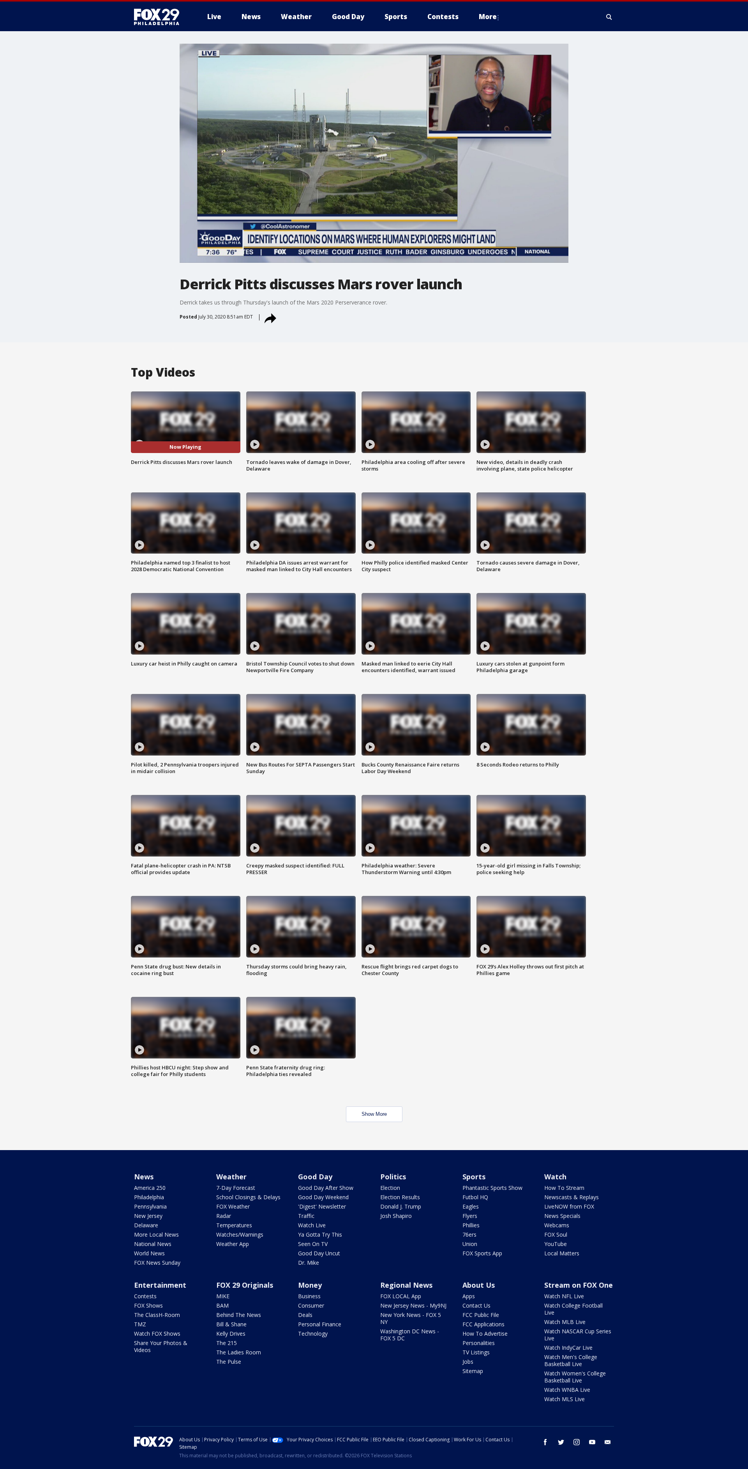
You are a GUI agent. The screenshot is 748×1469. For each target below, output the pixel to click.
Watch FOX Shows (157, 1333)
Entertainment (160, 1285)
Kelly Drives (230, 1333)
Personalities (478, 1343)
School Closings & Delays (248, 1197)
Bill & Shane (231, 1324)
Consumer (311, 1305)
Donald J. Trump (400, 1206)
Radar (223, 1215)
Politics (393, 1176)
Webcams (556, 1225)
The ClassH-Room (157, 1315)
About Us (478, 1285)
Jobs (467, 1361)
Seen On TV (313, 1244)
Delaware (146, 1225)
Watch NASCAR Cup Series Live (577, 1334)
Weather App (232, 1244)
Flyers (469, 1215)
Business (309, 1296)
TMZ (140, 1324)
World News (149, 1253)
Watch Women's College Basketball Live (575, 1377)
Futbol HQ (475, 1197)
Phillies (471, 1225)
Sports (473, 1176)
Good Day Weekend (323, 1197)
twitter (561, 1442)
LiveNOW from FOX (569, 1206)
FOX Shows (148, 1305)
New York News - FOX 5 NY (410, 1318)
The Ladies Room (238, 1352)
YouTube (555, 1244)
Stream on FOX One (578, 1285)
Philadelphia (149, 1197)
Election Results (400, 1197)
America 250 (150, 1187)
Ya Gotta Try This (320, 1234)
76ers (469, 1234)
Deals (305, 1315)
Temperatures (234, 1225)
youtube (592, 1442)
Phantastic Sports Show (492, 1187)
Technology (313, 1333)
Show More (374, 1114)
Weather (231, 1176)
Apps (468, 1296)
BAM (222, 1305)
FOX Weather (233, 1206)
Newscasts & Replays (571, 1197)
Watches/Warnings (239, 1234)
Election (390, 1187)
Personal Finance (319, 1324)
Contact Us (476, 1305)
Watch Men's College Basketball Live (570, 1360)
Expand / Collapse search (609, 17)
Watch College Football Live (573, 1309)
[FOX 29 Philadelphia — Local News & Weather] (159, 16)
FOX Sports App (482, 1253)
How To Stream (564, 1187)
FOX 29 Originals (244, 1285)
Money (310, 1285)
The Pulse (228, 1361)
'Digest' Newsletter (322, 1206)
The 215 (226, 1343)
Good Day (315, 1176)
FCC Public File (480, 1315)
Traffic (306, 1215)
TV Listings (476, 1352)
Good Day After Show (325, 1187)
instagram (576, 1442)
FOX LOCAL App (400, 1296)
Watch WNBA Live (567, 1389)
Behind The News (238, 1315)
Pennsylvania (150, 1206)
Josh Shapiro (396, 1215)
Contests (145, 1296)
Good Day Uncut (319, 1253)
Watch (555, 1176)
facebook (545, 1442)
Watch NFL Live (564, 1296)
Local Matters (561, 1253)
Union (469, 1244)
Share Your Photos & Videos (160, 1346)
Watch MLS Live (564, 1399)
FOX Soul (555, 1234)
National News (152, 1244)
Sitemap (472, 1371)
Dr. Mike (308, 1262)
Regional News (406, 1285)
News (143, 1176)
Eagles (470, 1206)
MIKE (222, 1296)
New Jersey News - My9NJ (413, 1305)
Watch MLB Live (565, 1322)
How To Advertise (485, 1333)
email (608, 1442)
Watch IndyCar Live (568, 1347)
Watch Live (312, 1225)
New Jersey (148, 1215)
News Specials (562, 1215)
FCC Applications (483, 1324)
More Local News (156, 1234)
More (488, 16)
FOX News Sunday (157, 1262)
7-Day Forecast (235, 1187)
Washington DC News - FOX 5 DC (409, 1334)
